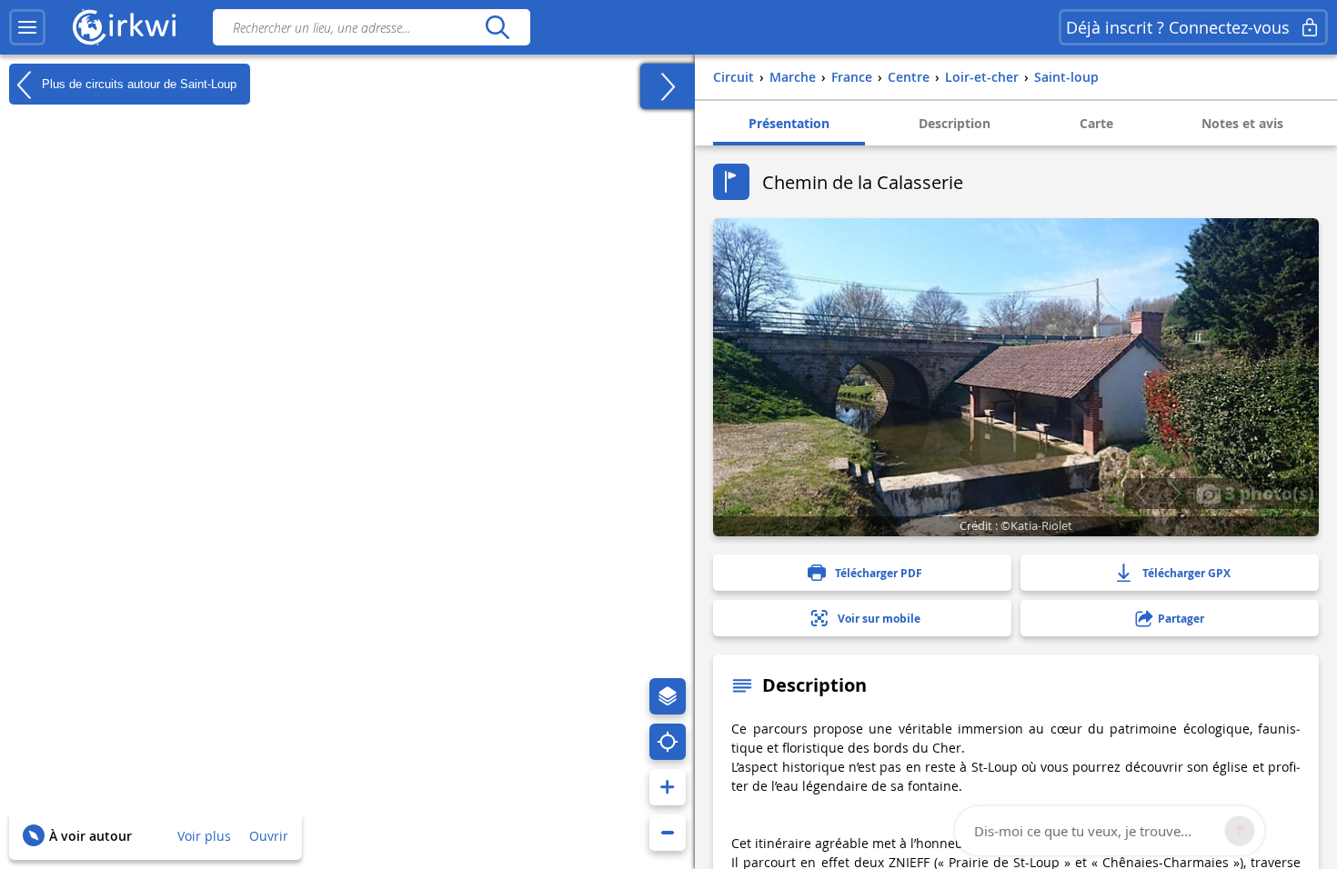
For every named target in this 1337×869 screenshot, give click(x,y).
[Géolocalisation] (667, 742)
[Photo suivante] (1174, 493)
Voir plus (204, 835)
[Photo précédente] (1141, 493)
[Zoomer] (667, 787)
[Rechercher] (497, 27)
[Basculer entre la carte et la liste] (667, 86)
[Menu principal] (27, 27)
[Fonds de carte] (667, 696)
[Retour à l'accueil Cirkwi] (124, 27)
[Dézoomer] (667, 832)
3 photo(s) (1267, 492)
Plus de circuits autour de (137, 83)
